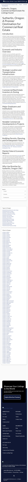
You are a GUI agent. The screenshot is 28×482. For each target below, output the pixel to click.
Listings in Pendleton (6, 320)
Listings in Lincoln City (6, 293)
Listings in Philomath (6, 321)
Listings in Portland (6, 322)
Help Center (18, 430)
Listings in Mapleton (6, 295)
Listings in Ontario (6, 315)
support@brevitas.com (8, 470)
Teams (17, 416)
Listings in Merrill (5, 299)
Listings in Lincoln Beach (7, 291)
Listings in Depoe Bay (6, 259)
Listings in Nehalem (6, 307)
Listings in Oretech (6, 317)
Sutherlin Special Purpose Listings (9, 225)
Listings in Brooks (6, 246)
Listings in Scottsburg (6, 335)
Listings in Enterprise (6, 264)
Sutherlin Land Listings (7, 217)
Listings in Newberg (6, 309)
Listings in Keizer (5, 285)
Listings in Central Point (7, 250)
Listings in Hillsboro (6, 276)
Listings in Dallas (5, 258)
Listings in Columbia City (7, 252)
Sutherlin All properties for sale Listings (10, 210)
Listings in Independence (7, 280)
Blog (17, 428)
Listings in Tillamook (6, 352)
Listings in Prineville (6, 324)
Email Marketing (6, 436)
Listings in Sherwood (6, 338)
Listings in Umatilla (6, 355)
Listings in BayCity (6, 241)
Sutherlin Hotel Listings (7, 215)
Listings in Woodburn (6, 361)
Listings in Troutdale (6, 353)
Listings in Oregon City (7, 316)
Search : (4, 189)
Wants (4, 419)
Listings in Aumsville (6, 237)
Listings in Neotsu (6, 308)
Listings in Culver (5, 256)
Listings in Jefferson (6, 282)
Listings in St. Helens (6, 344)
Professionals (19, 414)
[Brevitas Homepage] (14, 408)
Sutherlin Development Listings (8, 214)
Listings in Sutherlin (6, 347)
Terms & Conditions (8, 472)
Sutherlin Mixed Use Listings (8, 219)
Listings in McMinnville (6, 296)
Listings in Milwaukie (6, 303)
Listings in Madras (6, 294)
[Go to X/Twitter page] (14, 476)
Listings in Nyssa (5, 312)
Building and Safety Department (8, 145)
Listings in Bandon (6, 240)
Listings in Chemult (6, 251)
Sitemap (21, 472)
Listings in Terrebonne (7, 348)
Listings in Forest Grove (7, 271)
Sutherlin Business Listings (7, 211)
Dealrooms (5, 438)
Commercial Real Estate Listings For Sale (9, 4)
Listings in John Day (6, 284)
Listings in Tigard (5, 351)
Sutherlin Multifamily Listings (8, 220)
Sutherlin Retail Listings (7, 224)
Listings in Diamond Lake (7, 260)
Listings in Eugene (6, 267)
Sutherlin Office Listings (7, 221)
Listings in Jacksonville (6, 281)
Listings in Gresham (6, 274)
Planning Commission (17, 146)
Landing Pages (6, 433)
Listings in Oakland (6, 313)
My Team (5, 445)
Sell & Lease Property (7, 430)
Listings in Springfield (6, 343)
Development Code (6, 148)
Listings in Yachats (6, 362)
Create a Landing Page (8, 452)
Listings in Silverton (6, 340)
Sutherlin (25, 4)
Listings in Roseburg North (7, 331)
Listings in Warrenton (6, 359)
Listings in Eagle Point (6, 263)
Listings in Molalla (5, 304)
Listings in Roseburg (6, 330)
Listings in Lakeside (6, 287)
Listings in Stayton (6, 346)
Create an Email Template (8, 450)
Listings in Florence (6, 269)
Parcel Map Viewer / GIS (7, 146)
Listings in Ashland (6, 234)
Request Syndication (20, 436)
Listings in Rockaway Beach (7, 328)
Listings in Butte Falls (6, 247)
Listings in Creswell (6, 255)
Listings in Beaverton (6, 242)
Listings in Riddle (5, 326)
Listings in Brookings (6, 245)
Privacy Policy (16, 472)
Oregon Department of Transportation (10, 86)
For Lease (5, 416)
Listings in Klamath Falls (7, 286)
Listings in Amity (5, 233)
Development (5, 5)
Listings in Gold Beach (6, 272)
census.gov (19, 155)
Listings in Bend (5, 243)
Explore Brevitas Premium (12, 397)
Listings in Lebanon (6, 289)
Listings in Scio (5, 334)
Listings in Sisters (6, 342)
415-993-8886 (17, 470)
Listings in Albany (5, 232)
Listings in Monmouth (6, 306)
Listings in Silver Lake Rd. (7, 339)
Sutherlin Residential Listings (8, 223)
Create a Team (19, 419)
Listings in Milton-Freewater (8, 300)
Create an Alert (6, 422)
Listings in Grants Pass (7, 273)
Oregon (20, 4)
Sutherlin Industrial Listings (8, 216)
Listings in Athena (6, 236)
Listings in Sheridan (6, 337)
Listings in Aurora (5, 238)
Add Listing (5, 447)
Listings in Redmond (6, 325)
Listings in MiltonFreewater (7, 302)
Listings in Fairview (6, 268)
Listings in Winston (6, 360)
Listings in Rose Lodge (6, 329)
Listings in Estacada (6, 265)
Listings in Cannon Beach (7, 249)
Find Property (6, 428)
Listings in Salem (5, 333)
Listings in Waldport (6, 357)
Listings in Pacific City (6, 318)
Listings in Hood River (6, 277)
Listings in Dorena (6, 262)
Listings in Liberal (5, 290)
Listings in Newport (6, 311)
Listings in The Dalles (6, 350)
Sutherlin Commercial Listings (8, 212)
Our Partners (18, 433)
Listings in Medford (6, 298)
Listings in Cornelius (6, 254)
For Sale (4, 414)
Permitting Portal (19, 145)
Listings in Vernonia (6, 356)
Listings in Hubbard (6, 278)
